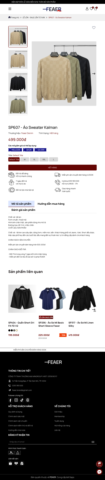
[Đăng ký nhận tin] (93, 441)
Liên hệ (57, 430)
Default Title (14, 159)
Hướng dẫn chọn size (16, 430)
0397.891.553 (17, 385)
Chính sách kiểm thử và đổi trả (20, 425)
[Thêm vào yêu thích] (93, 27)
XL (34, 159)
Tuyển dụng (59, 421)
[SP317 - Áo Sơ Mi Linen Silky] (83, 299)
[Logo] (52, 9)
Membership (59, 416)
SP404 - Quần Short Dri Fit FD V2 (21, 324)
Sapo (71, 477)
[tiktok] (22, 463)
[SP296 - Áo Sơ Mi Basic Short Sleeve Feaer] (52, 299)
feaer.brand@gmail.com (22, 390)
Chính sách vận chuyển (17, 421)
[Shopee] (10, 463)
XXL (44, 159)
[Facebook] (10, 400)
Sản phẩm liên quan (25, 271)
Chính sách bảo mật (16, 416)
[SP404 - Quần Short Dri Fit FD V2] (22, 299)
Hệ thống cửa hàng (62, 425)
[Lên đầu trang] (99, 457)
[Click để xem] (64, 74)
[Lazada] (16, 463)
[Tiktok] (22, 400)
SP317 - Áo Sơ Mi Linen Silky (81, 324)
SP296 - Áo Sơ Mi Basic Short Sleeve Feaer (51, 324)
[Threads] (28, 400)
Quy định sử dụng (15, 411)
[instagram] (16, 400)
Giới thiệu (58, 411)
